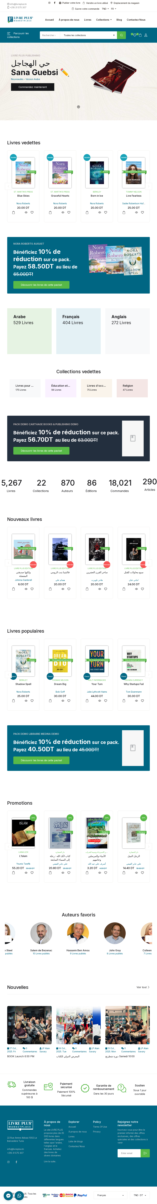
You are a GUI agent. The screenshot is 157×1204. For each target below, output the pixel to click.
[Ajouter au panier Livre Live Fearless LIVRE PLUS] (123, 212)
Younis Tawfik (23, 863)
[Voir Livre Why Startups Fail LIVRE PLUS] (136, 700)
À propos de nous (69, 19)
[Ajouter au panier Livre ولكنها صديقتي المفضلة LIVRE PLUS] (13, 589)
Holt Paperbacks (97, 680)
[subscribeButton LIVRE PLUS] (145, 1153)
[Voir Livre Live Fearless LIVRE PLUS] (136, 212)
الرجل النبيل (134, 856)
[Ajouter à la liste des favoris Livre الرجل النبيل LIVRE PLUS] (142, 872)
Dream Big (60, 684)
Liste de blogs (76, 1141)
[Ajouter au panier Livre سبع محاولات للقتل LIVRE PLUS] (123, 589)
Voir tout (142, 987)
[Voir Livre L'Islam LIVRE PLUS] (26, 872)
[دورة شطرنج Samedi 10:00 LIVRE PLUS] (127, 1026)
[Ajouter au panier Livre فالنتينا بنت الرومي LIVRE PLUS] (50, 589)
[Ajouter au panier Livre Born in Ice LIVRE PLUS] (87, 212)
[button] (133, 35)
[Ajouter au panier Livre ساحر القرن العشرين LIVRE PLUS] (87, 589)
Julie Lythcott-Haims (97, 691)
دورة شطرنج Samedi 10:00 (120, 1056)
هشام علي (60, 580)
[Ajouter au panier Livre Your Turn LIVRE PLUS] (87, 700)
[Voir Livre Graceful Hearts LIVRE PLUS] (62, 212)
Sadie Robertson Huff (133, 203)
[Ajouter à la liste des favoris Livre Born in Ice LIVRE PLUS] (105, 212)
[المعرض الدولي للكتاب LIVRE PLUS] (78, 1026)
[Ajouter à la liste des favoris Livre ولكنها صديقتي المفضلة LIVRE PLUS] (32, 589)
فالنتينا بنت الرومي (60, 572)
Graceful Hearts (60, 195)
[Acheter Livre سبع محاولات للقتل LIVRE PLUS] (133, 549)
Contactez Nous (136, 19)
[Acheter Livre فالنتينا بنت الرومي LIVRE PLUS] (60, 549)
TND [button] (104, 8)
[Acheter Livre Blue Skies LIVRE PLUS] (23, 172)
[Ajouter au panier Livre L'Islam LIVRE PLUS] (13, 872)
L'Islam (23, 856)
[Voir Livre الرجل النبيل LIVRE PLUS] (136, 872)
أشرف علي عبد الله (97, 863)
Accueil (49, 19)
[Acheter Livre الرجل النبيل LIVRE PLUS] (133, 833)
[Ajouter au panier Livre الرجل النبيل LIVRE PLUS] (123, 872)
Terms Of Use (100, 1126)
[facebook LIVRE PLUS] (55, 2)
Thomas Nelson (60, 680)
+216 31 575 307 (15, 1153)
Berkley (97, 192)
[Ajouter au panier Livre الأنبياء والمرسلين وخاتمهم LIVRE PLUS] (87, 872)
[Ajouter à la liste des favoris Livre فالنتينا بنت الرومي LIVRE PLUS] (68, 589)
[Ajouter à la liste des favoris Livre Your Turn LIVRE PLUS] (105, 700)
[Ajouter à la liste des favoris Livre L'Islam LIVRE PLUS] (32, 872)
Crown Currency (134, 680)
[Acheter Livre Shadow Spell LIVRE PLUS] (23, 661)
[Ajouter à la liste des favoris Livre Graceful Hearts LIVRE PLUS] (68, 212)
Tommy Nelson (134, 192)
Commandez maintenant (33, 87)
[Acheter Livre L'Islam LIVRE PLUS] (23, 833)
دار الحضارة (60, 852)
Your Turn (97, 684)
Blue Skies (23, 195)
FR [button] (112, 8)
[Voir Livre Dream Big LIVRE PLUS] (62, 700)
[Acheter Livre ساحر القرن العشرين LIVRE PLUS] (97, 549)
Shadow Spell (23, 684)
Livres (87, 19)
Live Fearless (133, 195)
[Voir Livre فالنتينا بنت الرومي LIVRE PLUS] (62, 589)
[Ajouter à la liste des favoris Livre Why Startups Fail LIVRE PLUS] (142, 700)
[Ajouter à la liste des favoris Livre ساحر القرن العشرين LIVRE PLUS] (105, 589)
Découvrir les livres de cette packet (41, 284)
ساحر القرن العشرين (97, 572)
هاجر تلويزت (97, 580)
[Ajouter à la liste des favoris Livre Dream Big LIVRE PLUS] (68, 700)
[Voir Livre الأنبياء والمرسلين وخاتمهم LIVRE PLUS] (99, 872)
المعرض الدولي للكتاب (67, 1056)
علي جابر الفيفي (60, 863)
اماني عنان (133, 580)
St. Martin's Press (23, 192)
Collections (102, 19)
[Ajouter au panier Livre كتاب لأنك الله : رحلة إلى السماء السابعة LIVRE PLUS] (50, 872)
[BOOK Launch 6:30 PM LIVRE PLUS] (29, 1026)
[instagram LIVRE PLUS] (50, 2)
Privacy (97, 1131)
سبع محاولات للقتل (133, 572)
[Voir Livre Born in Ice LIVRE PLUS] (99, 212)
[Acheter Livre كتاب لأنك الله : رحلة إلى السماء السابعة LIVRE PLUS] (60, 833)
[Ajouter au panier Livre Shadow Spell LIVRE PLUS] (13, 700)
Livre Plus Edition (23, 568)
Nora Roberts (23, 203)
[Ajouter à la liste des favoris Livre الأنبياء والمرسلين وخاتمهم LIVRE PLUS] (105, 872)
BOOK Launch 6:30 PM (20, 1056)
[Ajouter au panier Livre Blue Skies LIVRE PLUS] (13, 212)
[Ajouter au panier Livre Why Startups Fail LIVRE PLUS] (123, 700)
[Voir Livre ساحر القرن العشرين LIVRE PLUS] (99, 589)
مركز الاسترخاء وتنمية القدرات (97, 852)
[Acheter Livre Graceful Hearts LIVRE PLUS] (60, 172)
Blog (119, 19)
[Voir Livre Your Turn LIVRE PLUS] (99, 700)
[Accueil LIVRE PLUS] (20, 19)
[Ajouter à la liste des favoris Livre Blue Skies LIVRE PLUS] (32, 212)
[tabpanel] (78, 77)
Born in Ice (97, 195)
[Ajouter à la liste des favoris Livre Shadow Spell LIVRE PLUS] (32, 700)
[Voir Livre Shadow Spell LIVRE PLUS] (26, 700)
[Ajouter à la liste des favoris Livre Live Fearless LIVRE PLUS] (142, 212)
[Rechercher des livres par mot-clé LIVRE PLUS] (121, 35)
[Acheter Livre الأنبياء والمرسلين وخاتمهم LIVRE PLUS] (97, 833)
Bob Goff (60, 691)
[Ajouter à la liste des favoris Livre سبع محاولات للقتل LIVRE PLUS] (142, 589)
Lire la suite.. (50, 1161)
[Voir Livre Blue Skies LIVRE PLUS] (26, 212)
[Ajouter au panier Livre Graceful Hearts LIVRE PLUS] (50, 212)
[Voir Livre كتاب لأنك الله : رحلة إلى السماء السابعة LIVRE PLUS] (62, 872)
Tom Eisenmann (134, 691)
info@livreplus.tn (15, 1149)
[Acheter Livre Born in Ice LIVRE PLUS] (97, 172)
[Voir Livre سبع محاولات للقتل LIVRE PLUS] (136, 589)
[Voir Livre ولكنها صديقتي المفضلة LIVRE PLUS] (26, 589)
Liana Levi (23, 852)
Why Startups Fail (134, 684)
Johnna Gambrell (23, 580)
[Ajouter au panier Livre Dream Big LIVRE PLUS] (50, 700)
